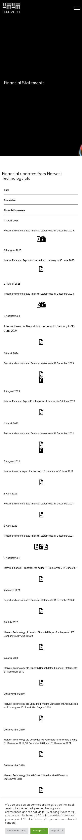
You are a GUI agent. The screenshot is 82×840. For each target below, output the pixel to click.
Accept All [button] (39, 831)
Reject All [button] (57, 831)
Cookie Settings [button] (16, 831)
